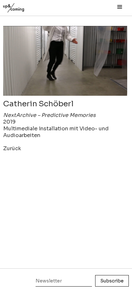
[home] (21, 6)
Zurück (12, 148)
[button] (119, 7)
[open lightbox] (65, 61)
